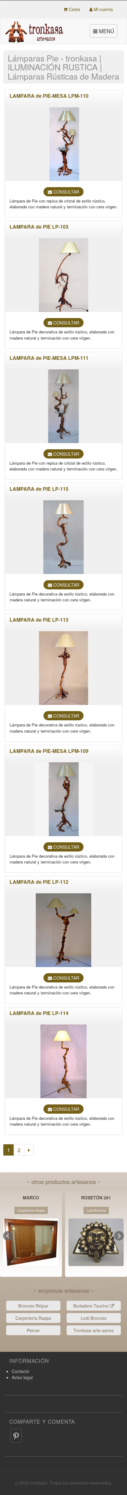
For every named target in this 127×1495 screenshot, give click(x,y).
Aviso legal (22, 1377)
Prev (8, 1236)
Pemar (33, 1330)
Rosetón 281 (96, 1198)
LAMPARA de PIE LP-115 (39, 488)
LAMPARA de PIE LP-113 (39, 619)
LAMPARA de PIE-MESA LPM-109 (49, 750)
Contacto (20, 1371)
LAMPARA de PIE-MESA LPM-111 (49, 357)
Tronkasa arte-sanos (93, 1330)
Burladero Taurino (91, 1306)
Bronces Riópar (33, 1306)
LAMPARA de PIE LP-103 (39, 226)
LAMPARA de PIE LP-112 (39, 881)
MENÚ (104, 32)
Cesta (74, 9)
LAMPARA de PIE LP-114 (39, 1013)
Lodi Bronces (93, 1318)
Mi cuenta (102, 9)
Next (119, 1236)
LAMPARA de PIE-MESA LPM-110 (49, 95)
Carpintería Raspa (33, 1318)
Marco (31, 1198)
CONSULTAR (65, 192)
